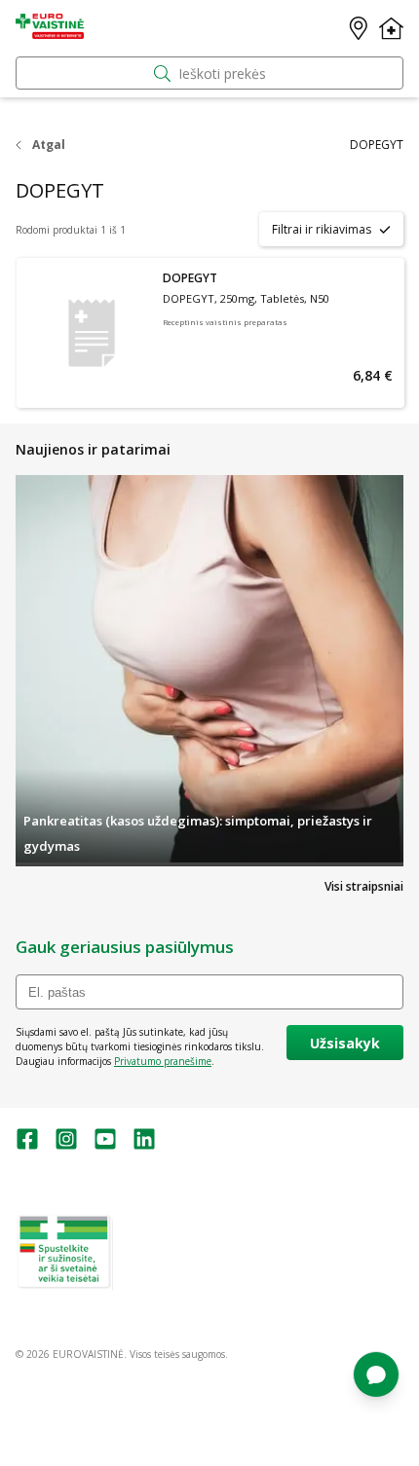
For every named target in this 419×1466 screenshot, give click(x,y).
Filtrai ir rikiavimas (321, 229)
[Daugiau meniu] (391, 28)
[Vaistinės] (358, 28)
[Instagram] (66, 1145)
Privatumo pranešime (162, 1061)
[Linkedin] (144, 1145)
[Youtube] (105, 1145)
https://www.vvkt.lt (165, 1282)
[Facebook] (27, 1145)
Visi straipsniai (363, 886)
